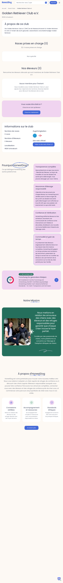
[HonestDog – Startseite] (7, 2)
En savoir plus (31, 428)
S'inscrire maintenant (31, 112)
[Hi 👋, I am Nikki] (59, 578)
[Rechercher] (45, 2)
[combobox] (31, 2)
